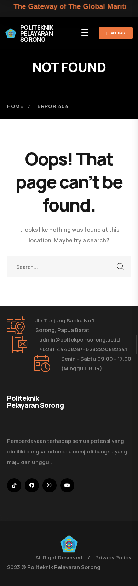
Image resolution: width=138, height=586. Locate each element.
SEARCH (121, 267)
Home (15, 106)
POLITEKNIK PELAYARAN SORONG (36, 33)
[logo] (69, 543)
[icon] (14, 485)
